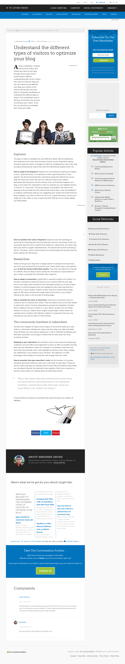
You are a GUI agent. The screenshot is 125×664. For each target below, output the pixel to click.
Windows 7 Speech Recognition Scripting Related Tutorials (105, 208)
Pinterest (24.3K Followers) (99, 229)
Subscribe (103, 60)
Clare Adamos (24, 597)
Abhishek (22, 622)
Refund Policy (115, 656)
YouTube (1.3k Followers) (99, 250)
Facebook (36, 433)
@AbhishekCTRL (59, 463)
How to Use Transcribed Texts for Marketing (100, 334)
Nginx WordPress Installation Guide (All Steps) (24, 520)
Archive (85, 2)
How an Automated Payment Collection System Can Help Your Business (102, 306)
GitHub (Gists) (95, 260)
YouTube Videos (72, 541)
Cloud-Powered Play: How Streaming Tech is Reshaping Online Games (101, 324)
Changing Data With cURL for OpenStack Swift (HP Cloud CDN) (45, 502)
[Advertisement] (41, 23)
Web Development (91, 14)
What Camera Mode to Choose (103, 191)
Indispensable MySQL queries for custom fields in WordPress (104, 199)
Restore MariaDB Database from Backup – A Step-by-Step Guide (102, 296)
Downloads (76, 14)
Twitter (46, 433)
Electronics (37, 14)
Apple (104, 14)
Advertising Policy (92, 656)
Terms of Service (104, 656)
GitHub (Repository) (97, 255)
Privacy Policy (81, 656)
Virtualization (61, 14)
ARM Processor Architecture (105, 185)
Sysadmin (24, 14)
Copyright (73, 656)
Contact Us (102, 2)
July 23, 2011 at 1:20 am (25, 602)
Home (78, 2)
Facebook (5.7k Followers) (100, 239)
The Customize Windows (17, 8)
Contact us (103, 275)
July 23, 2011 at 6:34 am (25, 627)
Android (114, 14)
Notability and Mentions (102, 357)
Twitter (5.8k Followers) (99, 234)
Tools (91, 2)
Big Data (49, 14)
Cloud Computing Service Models (104, 168)
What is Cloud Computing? (104, 174)
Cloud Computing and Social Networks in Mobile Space (105, 179)
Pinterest (55, 433)
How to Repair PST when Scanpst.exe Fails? (101, 315)
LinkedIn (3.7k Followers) (99, 244)
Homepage (97, 156)
